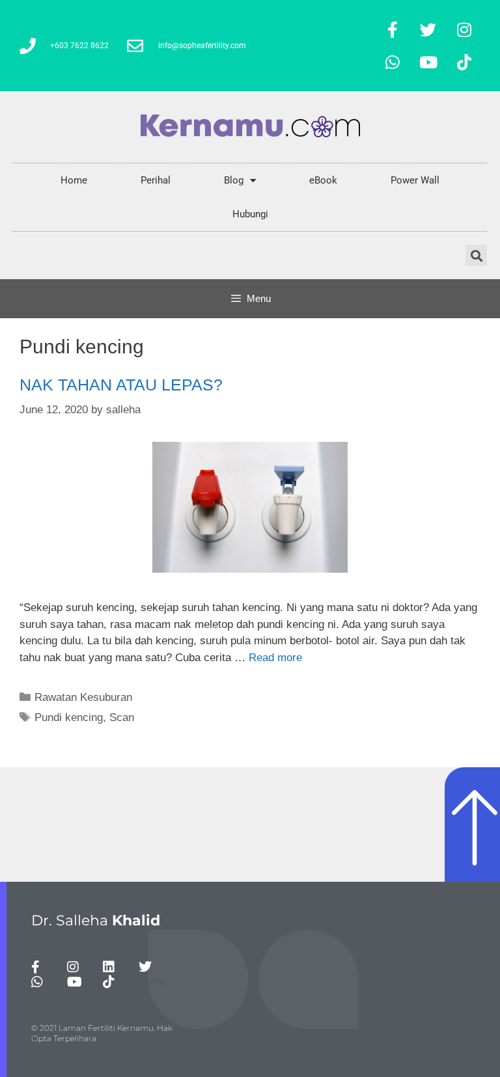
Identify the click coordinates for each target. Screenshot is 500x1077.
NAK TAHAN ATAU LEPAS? (121, 384)
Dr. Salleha (95, 920)
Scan (121, 717)
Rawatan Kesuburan (83, 697)
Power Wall (415, 180)
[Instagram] (464, 29)
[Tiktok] (464, 62)
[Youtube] (428, 62)
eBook (323, 180)
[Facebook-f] (392, 29)
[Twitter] (428, 29)
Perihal (156, 180)
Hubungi (250, 214)
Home (74, 180)
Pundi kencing (69, 717)
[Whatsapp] (392, 62)
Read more (275, 657)
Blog (233, 180)
